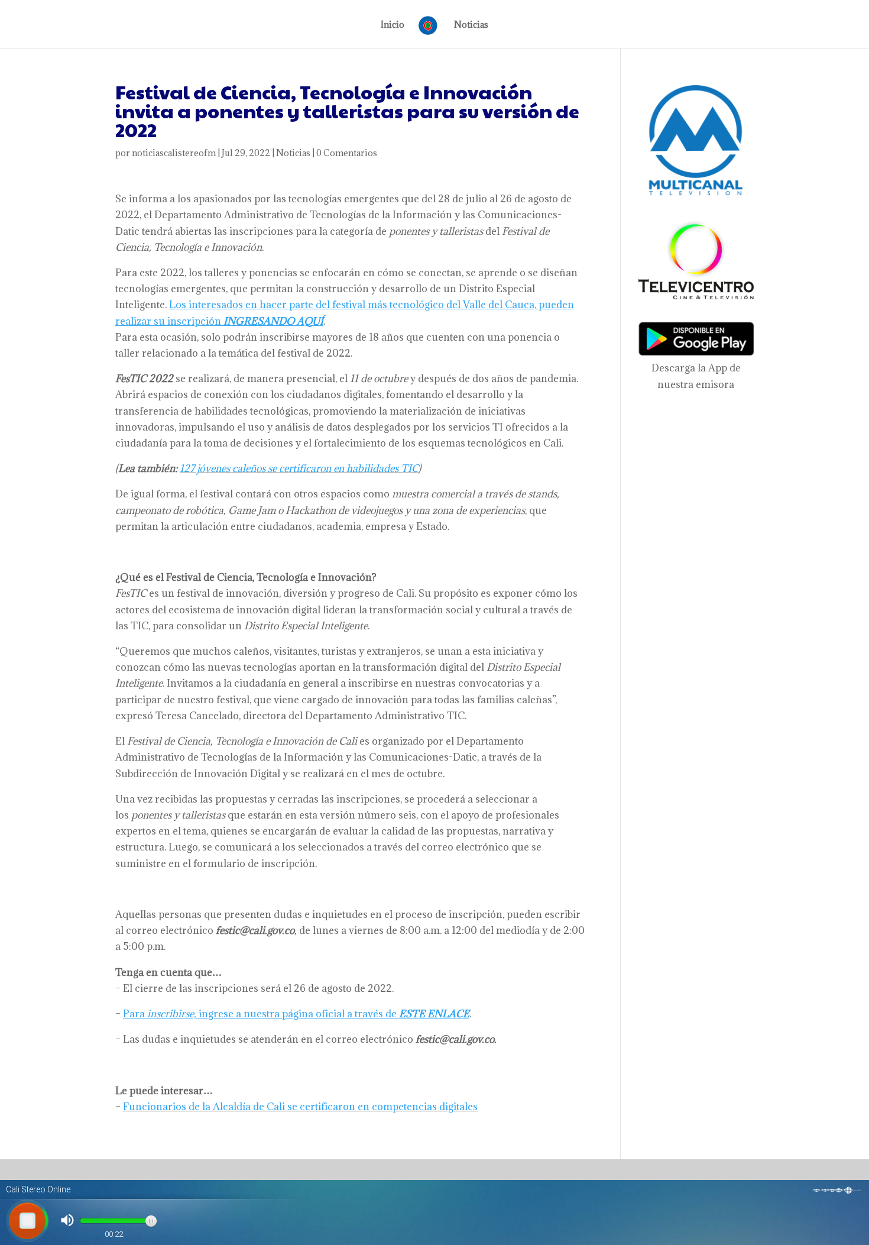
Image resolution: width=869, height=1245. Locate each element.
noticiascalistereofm (174, 153)
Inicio (392, 25)
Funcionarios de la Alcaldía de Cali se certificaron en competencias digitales (300, 1106)
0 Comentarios (346, 153)
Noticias (471, 25)
